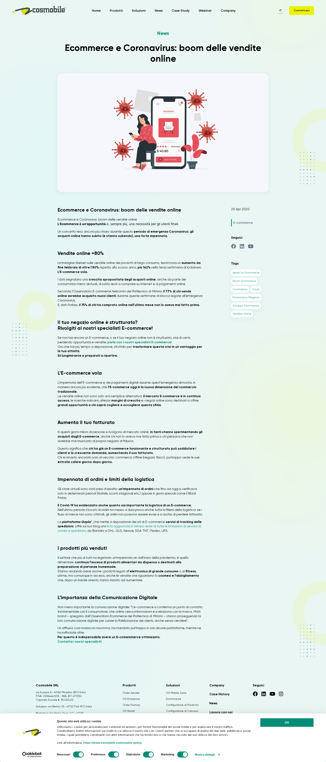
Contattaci (301, 10)
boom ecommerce (244, 280)
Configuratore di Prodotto (182, 704)
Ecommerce (173, 698)
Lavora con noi (220, 712)
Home (96, 10)
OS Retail (129, 710)
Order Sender (131, 692)
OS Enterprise (131, 698)
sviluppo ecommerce (246, 305)
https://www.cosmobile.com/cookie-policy (112, 742)
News (159, 10)
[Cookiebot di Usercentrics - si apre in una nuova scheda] (31, 754)
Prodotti (116, 10)
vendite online (242, 313)
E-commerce (243, 223)
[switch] (113, 755)
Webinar (205, 10)
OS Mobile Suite (176, 692)
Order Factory (131, 704)
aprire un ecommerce (246, 272)
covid (255, 289)
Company (228, 10)
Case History (219, 694)
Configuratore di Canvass (182, 710)
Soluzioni (139, 10)
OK (287, 722)
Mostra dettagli (205, 754)
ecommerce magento (246, 297)
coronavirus (240, 289)
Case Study (181, 10)
